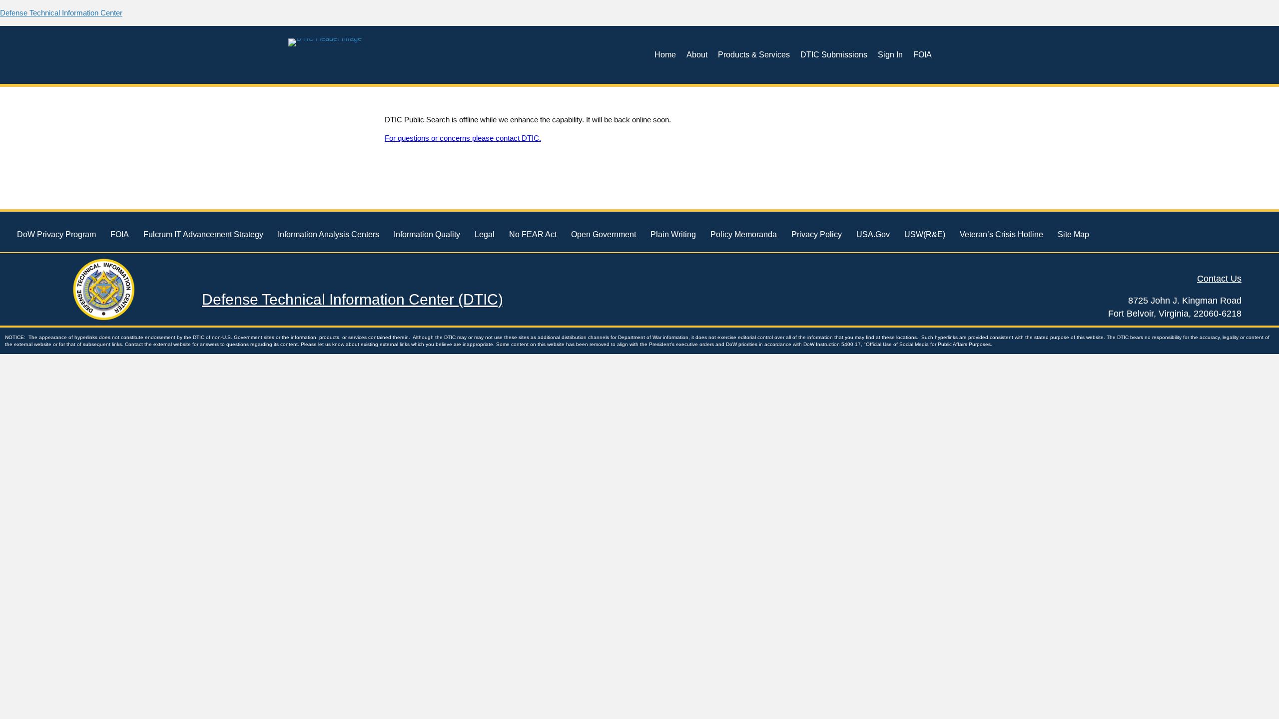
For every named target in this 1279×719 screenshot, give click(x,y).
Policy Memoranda (743, 234)
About (696, 54)
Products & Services (754, 54)
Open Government (603, 234)
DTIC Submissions (833, 54)
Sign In (890, 54)
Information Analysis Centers (328, 234)
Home (665, 54)
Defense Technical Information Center (61, 12)
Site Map (1073, 234)
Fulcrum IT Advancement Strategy (203, 234)
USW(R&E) (924, 234)
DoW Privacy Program (56, 234)
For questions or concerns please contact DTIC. (463, 138)
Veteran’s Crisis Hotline (1001, 234)
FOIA (922, 54)
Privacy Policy (816, 234)
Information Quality (427, 234)
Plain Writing (673, 234)
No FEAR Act (533, 234)
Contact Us (1219, 279)
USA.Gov (873, 234)
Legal (485, 234)
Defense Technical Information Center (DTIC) (352, 299)
